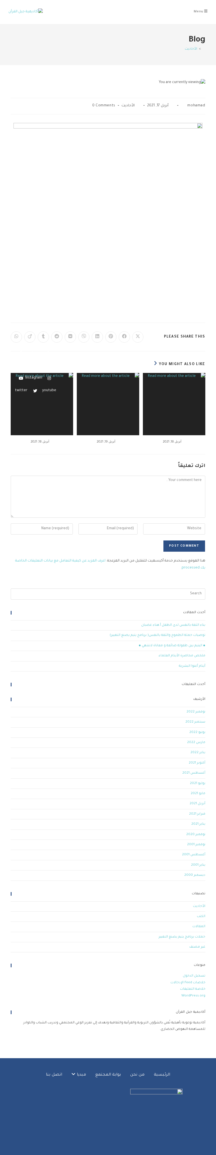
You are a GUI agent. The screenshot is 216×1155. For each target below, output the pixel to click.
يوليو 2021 (197, 783)
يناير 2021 (198, 824)
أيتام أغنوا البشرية (192, 666)
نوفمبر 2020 (195, 835)
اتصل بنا (54, 1075)
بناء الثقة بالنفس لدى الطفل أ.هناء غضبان (173, 625)
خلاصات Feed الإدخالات (187, 983)
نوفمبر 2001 (196, 845)
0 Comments (103, 106)
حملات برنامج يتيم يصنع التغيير (182, 937)
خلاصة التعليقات (192, 989)
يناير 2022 (197, 753)
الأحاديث (191, 49)
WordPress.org (193, 996)
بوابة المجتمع (108, 1075)
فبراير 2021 (197, 814)
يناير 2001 (198, 865)
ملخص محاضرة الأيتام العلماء (182, 656)
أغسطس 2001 (193, 855)
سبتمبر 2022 (195, 722)
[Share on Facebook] (124, 337)
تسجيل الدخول (194, 976)
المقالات (198, 927)
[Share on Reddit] (56, 337)
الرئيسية (162, 1075)
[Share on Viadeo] (29, 337)
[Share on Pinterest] (110, 337)
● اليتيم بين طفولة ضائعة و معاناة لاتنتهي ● (172, 646)
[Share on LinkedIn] (97, 337)
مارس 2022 (196, 742)
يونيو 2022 (197, 732)
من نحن (137, 1075)
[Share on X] (137, 337)
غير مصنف (197, 947)
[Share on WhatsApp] (16, 337)
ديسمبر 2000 (194, 875)
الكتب (201, 916)
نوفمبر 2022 (195, 712)
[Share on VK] (70, 337)
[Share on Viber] (83, 337)
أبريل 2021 (197, 804)
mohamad (196, 106)
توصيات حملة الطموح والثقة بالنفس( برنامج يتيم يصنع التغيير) (157, 635)
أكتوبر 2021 (197, 763)
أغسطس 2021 (193, 773)
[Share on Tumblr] (43, 337)
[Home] (203, 49)
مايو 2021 (198, 794)
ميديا (80, 1075)
